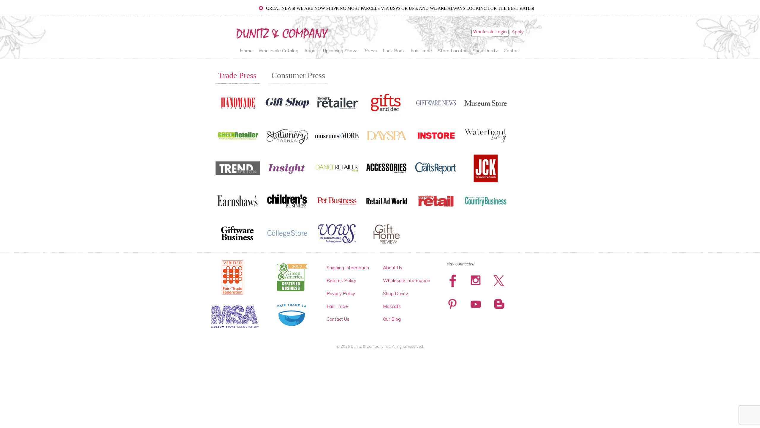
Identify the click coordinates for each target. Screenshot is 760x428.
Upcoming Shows (341, 51)
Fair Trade (421, 51)
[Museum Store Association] (235, 316)
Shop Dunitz (485, 51)
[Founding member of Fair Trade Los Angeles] (292, 315)
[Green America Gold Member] (292, 277)
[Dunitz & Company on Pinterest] (452, 304)
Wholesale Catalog (278, 51)
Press (371, 51)
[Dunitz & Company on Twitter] (498, 280)
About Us (392, 267)
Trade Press (237, 75)
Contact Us (338, 319)
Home (246, 51)
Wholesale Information (406, 280)
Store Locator (452, 51)
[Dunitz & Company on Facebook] (452, 280)
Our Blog (392, 319)
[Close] (261, 8)
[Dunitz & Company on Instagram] (475, 280)
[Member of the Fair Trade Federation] (232, 277)
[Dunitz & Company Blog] (498, 304)
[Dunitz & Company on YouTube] (475, 304)
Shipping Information (348, 267)
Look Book (394, 51)
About (310, 51)
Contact (512, 51)
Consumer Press (298, 75)
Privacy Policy (341, 293)
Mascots (392, 306)
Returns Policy (341, 280)
